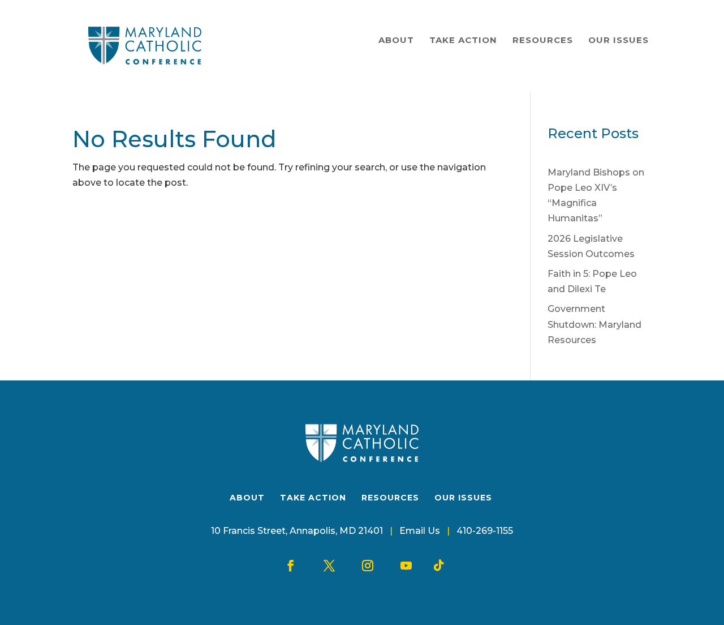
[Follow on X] (329, 565)
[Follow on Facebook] (291, 565)
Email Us (419, 530)
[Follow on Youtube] (406, 565)
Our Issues (618, 40)
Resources (542, 40)
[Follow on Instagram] (368, 565)
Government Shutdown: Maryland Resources (594, 324)
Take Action (463, 40)
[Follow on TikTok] (439, 565)
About (396, 40)
